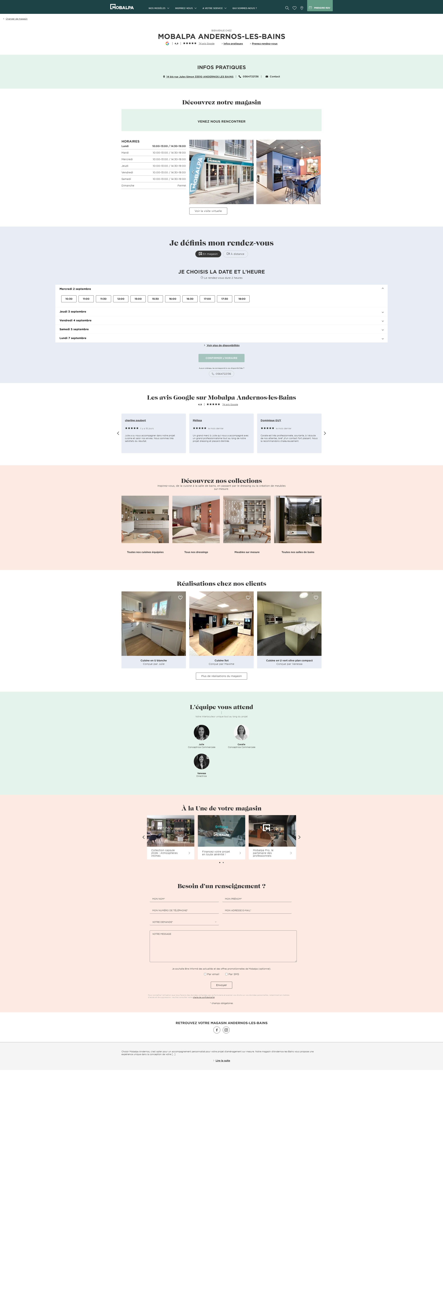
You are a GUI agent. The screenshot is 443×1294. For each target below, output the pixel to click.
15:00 (138, 298)
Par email (213, 974)
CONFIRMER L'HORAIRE (221, 357)
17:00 (207, 298)
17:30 (224, 298)
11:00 (86, 298)
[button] (221, 289)
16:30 (190, 298)
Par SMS (233, 974)
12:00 (120, 298)
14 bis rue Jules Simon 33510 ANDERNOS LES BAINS (199, 76)
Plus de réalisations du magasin (221, 676)
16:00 (172, 298)
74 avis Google (230, 404)
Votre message (161, 933)
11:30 (103, 298)
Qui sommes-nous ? (244, 8)
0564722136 (251, 76)
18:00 (242, 298)
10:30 (69, 298)
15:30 (155, 298)
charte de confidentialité (204, 997)
